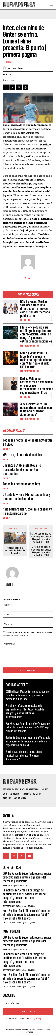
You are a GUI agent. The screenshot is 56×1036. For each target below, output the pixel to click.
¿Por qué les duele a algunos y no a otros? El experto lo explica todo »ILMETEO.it (41, 551)
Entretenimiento (29, 346)
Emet (21, 68)
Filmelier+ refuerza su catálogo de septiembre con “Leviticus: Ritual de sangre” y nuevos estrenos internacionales (36, 334)
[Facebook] (6, 87)
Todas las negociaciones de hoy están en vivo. (27, 442)
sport (6, 449)
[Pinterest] (19, 87)
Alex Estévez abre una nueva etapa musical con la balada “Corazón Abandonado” (36, 409)
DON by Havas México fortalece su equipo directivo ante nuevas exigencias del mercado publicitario (35, 309)
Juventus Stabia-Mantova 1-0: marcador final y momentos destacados (22, 469)
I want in (26, 1012)
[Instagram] (14, 856)
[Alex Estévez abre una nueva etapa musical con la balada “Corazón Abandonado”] (10, 409)
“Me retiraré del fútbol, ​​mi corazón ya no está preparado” (27, 511)
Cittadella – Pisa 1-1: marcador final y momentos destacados (27, 496)
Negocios (25, 320)
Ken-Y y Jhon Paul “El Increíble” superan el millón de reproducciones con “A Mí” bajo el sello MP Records (36, 360)
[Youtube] (29, 856)
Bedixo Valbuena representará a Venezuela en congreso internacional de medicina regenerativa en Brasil (28, 741)
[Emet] (5, 68)
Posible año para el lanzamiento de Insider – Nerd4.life (15, 550)
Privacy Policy (34, 1018)
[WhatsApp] (25, 87)
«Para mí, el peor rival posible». (23, 455)
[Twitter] (12, 87)
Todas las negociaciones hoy (21, 484)
